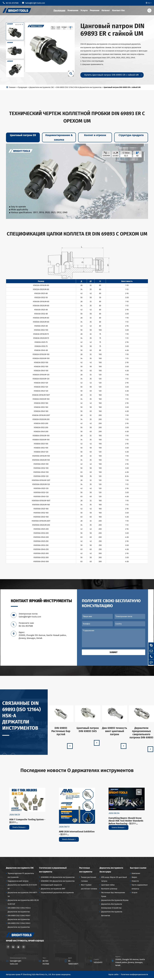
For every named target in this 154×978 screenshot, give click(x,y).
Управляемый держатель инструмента (57, 892)
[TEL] (151, 656)
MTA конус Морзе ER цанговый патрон (114, 879)
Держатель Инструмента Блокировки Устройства (111, 906)
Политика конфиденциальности (134, 974)
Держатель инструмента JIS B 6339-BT (22, 887)
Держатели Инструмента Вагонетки (111, 914)
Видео (134, 877)
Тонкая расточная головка (88, 879)
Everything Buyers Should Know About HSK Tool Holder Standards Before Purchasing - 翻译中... (126, 821)
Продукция (59, 10)
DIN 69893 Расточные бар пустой (60, 731)
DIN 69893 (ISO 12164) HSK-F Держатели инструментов (19, 917)
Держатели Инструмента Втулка (114, 900)
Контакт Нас (118, 10)
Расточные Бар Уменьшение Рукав (113, 894)
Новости (135, 881)
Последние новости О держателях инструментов (77, 770)
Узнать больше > (19, 827)
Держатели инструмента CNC (41, 87)
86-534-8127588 (10, 3)
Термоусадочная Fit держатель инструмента (21, 875)
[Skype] (151, 645)
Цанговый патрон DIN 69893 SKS (88, 729)
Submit (113, 652)
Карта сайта (113, 974)
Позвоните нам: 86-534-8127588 (26, 624)
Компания (73, 10)
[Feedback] (151, 662)
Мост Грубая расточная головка (89, 887)
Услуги (84, 10)
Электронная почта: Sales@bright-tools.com (30, 615)
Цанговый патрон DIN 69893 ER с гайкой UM (122, 87)
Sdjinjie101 (98, 962)
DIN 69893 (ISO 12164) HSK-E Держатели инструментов (19, 925)
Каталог (106, 10)
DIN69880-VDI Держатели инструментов (58, 877)
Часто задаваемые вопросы (140, 887)
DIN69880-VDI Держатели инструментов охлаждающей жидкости (58, 883)
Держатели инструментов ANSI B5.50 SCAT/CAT (23, 902)
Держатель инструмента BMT (53, 889)
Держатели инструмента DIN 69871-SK (23, 894)
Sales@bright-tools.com (33, 3)
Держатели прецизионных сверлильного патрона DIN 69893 (141, 732)
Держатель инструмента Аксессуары (111, 870)
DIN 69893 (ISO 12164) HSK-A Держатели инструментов (78, 87)
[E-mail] (151, 651)
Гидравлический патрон (18, 881)
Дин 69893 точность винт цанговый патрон (114, 731)
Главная (12, 87)
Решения (94, 10)
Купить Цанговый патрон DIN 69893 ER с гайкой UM (113, 74)
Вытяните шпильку (109, 889)
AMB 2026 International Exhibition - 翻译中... (77, 833)
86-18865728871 (73, 962)
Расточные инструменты (85, 870)
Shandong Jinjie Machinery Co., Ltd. (37, 974)
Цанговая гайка (108, 885)
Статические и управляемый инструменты (53, 870)
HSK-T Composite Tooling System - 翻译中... (27, 821)
